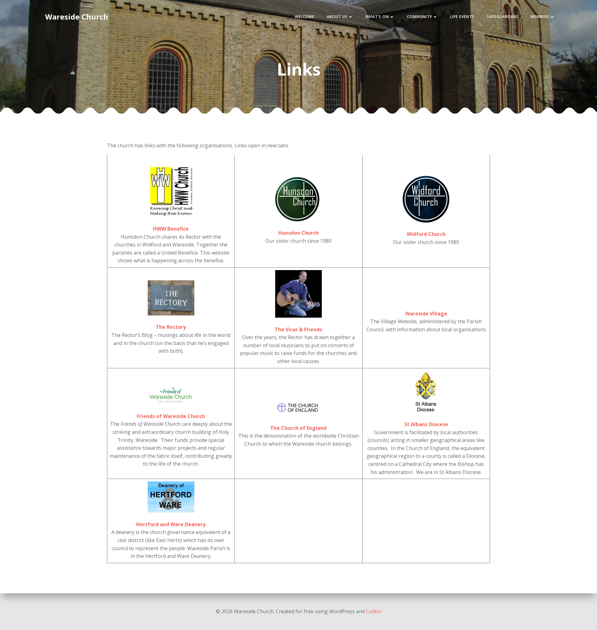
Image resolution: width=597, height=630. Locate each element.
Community (419, 16)
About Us (337, 16)
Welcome (304, 16)
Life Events (462, 16)
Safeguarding (502, 16)
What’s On (377, 16)
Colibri (373, 611)
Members (540, 16)
